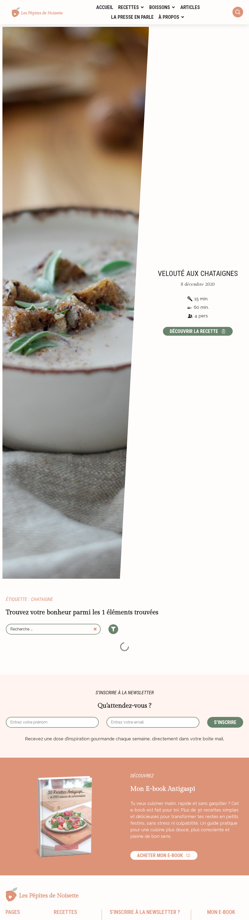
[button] (131, 7)
